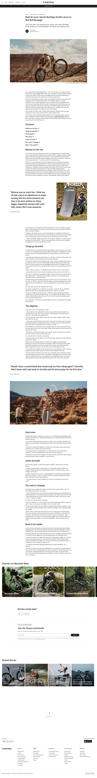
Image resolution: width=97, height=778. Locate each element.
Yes (22, 614)
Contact (66, 763)
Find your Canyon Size (53, 755)
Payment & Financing (68, 756)
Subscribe (75, 635)
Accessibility (20, 765)
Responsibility (21, 751)
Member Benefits (36, 756)
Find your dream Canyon (54, 751)
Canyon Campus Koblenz (38, 755)
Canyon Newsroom (21, 756)
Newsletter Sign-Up (9, 741)
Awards (19, 753)
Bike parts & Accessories (85, 756)
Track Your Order (67, 761)
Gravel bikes (82, 753)
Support (23, 2)
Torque (57, 111)
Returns (66, 760)
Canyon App (35, 758)
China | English (90, 773)
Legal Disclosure (21, 760)
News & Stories (33, 14)
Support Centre (67, 751)
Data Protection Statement (40, 639)
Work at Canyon (21, 755)
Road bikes (82, 751)
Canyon (27, 14)
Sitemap (35, 760)
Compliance (20, 763)
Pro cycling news (41, 14)
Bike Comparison (52, 756)
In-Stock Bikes (52, 753)
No (28, 614)
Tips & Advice (36, 753)
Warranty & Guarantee (68, 758)
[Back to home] (48, 2)
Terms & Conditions (22, 758)
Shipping (66, 755)
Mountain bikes (83, 755)
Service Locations (67, 753)
